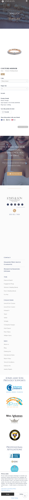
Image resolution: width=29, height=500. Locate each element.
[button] (6, 112)
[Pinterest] (19, 205)
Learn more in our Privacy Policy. (8, 488)
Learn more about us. (6, 490)
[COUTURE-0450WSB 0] (14, 51)
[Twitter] (11, 205)
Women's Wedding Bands (11, 71)
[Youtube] (15, 205)
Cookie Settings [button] (14, 498)
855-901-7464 (14, 214)
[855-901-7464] (14, 210)
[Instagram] (22, 205)
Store (2, 71)
